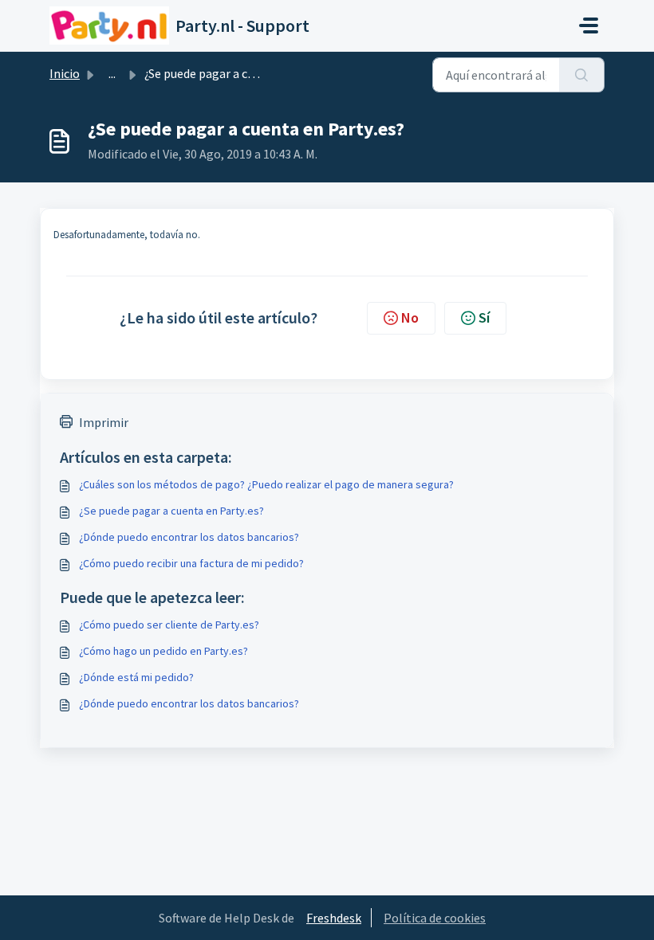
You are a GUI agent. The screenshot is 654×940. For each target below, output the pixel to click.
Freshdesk (333, 918)
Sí (484, 317)
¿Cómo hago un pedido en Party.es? (163, 651)
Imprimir (103, 422)
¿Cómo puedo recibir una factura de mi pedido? (191, 563)
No (410, 317)
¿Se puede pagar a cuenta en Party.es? (171, 510)
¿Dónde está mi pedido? (136, 677)
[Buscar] (582, 74)
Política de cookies (435, 918)
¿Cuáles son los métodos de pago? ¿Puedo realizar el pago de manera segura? (266, 484)
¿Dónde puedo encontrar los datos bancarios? (189, 537)
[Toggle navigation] (589, 25)
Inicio (64, 73)
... (112, 73)
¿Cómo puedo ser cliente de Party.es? (169, 624)
